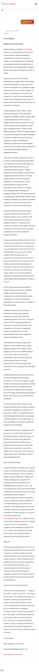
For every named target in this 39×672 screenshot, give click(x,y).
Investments (27, 22)
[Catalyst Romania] (8, 4)
